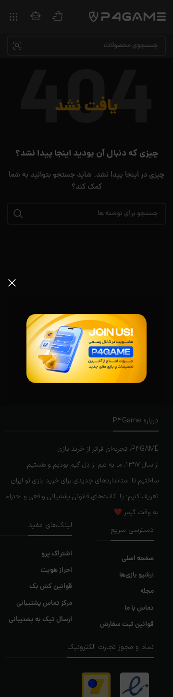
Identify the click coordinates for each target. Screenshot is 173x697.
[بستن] (12, 283)
